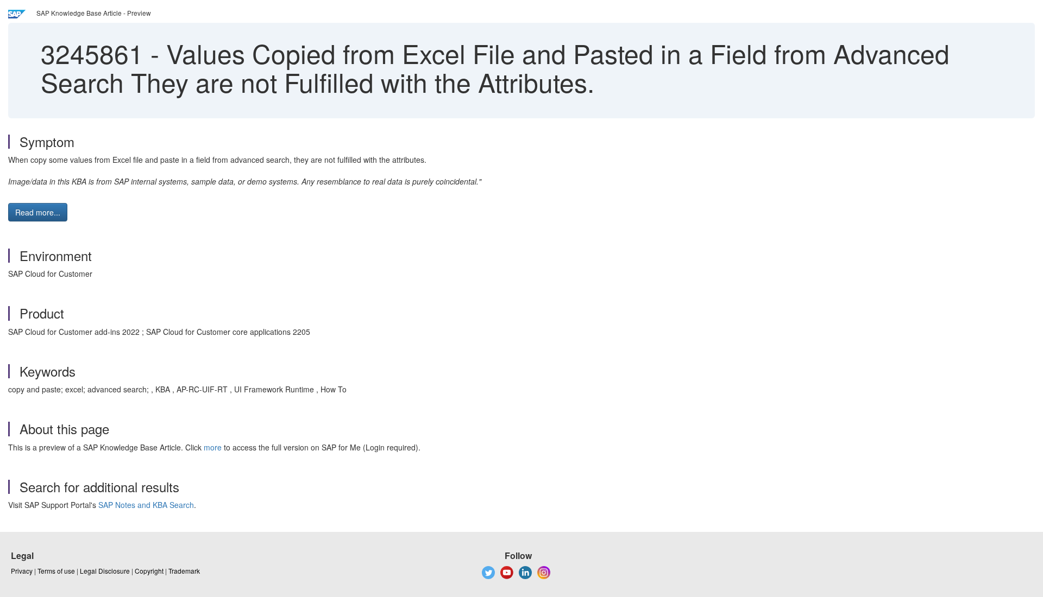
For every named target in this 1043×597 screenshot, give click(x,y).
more (213, 447)
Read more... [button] (37, 212)
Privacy (22, 570)
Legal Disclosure (105, 570)
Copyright (149, 570)
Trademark (184, 570)
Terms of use (56, 570)
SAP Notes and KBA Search (146, 504)
